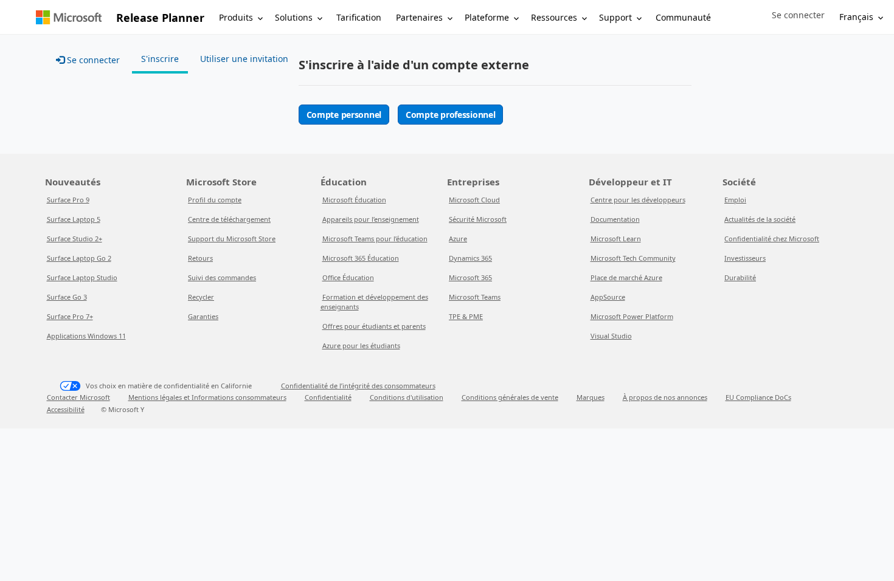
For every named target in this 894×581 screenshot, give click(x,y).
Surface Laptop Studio (82, 277)
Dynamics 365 (470, 258)
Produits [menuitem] (236, 17)
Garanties (203, 316)
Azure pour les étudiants (361, 345)
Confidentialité (328, 397)
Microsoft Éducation (354, 199)
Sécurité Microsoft (478, 219)
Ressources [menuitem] (554, 17)
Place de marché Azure (626, 277)
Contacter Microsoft (78, 397)
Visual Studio (611, 335)
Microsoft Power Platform (632, 316)
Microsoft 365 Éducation (360, 258)
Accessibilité (66, 409)
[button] (798, 15)
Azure (458, 238)
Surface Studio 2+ (74, 238)
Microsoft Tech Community (633, 258)
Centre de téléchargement (229, 219)
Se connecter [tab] (92, 60)
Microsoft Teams (475, 296)
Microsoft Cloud (474, 199)
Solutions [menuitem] (294, 17)
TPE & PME (466, 316)
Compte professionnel (450, 114)
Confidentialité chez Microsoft (771, 238)
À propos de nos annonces (665, 397)
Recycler (201, 296)
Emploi (735, 199)
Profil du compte (214, 199)
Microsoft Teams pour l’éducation (375, 238)
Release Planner (160, 17)
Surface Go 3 (67, 296)
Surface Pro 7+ (70, 316)
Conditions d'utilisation (406, 397)
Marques (591, 397)
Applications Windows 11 (86, 335)
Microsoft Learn (616, 238)
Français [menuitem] (856, 16)
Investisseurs (745, 258)
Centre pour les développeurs (638, 199)
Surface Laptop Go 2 (79, 258)
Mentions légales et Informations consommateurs (207, 397)
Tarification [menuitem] (358, 17)
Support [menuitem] (615, 17)
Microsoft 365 (470, 277)
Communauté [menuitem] (683, 17)
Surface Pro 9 (68, 199)
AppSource (608, 296)
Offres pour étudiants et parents (374, 326)
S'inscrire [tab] (160, 58)
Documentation (615, 219)
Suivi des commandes (222, 277)
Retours (200, 258)
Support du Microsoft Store (231, 238)
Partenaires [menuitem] (419, 17)
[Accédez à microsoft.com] (69, 17)
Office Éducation (348, 277)
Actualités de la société (759, 219)
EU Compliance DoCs (758, 397)
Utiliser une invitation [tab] (244, 58)
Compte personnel (344, 114)
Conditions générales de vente (510, 397)
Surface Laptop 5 (73, 219)
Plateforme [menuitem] (487, 17)
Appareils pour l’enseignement (370, 219)
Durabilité (740, 277)
